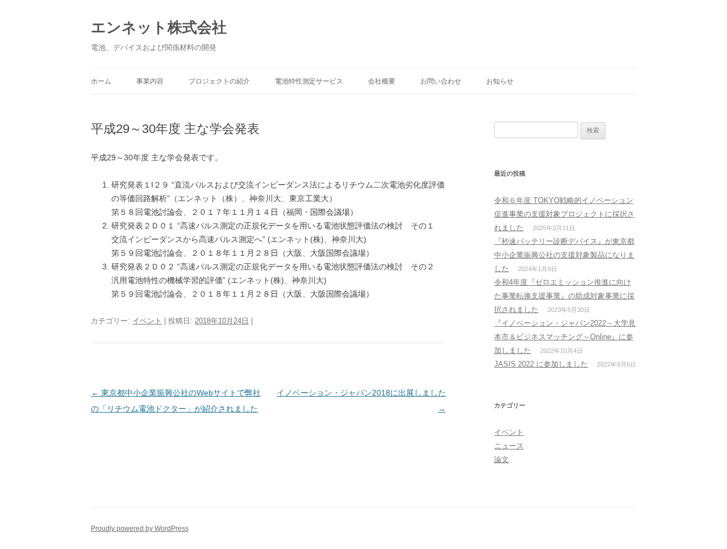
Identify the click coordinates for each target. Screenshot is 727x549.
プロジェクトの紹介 (219, 81)
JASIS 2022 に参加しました (541, 364)
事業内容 (150, 81)
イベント (147, 321)
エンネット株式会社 (159, 27)
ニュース (509, 446)
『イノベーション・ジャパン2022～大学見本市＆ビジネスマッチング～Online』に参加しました (565, 337)
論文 (501, 459)
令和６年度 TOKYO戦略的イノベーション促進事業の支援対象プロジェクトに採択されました (564, 214)
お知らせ (499, 81)
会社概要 (381, 81)
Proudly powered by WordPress (140, 529)
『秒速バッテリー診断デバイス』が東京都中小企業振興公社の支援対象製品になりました (564, 255)
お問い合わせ (440, 81)
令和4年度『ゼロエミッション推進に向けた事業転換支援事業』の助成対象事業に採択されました (564, 296)
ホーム (101, 81)
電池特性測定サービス (309, 81)
